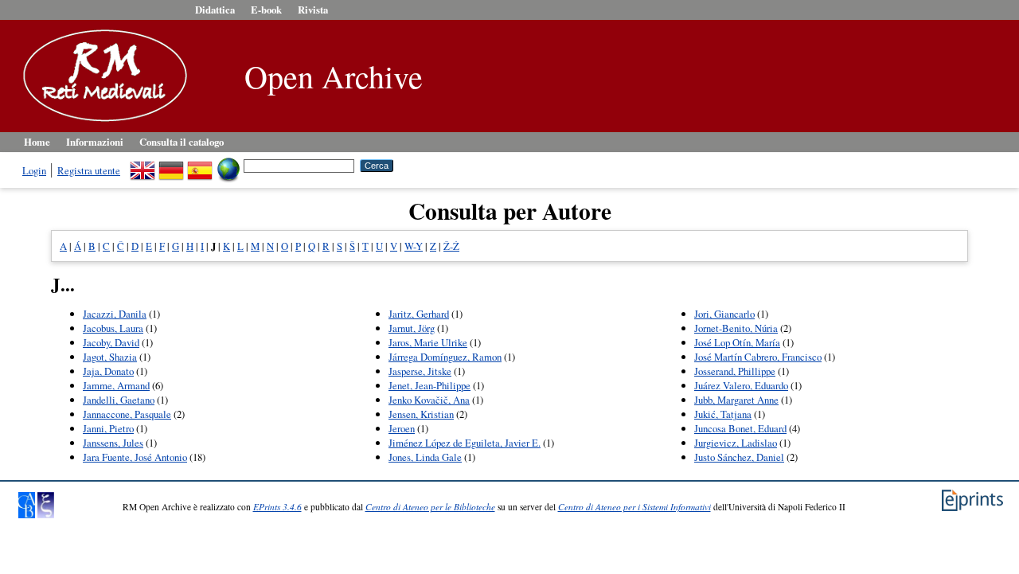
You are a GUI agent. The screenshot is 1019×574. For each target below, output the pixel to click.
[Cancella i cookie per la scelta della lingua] (228, 165)
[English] (142, 165)
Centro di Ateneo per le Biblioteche (430, 507)
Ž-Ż (451, 246)
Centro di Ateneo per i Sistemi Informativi (634, 507)
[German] (171, 165)
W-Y (413, 246)
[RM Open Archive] (101, 122)
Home (37, 142)
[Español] (200, 165)
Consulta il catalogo (181, 142)
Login (34, 170)
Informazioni (94, 142)
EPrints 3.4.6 (277, 507)
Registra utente (88, 170)
